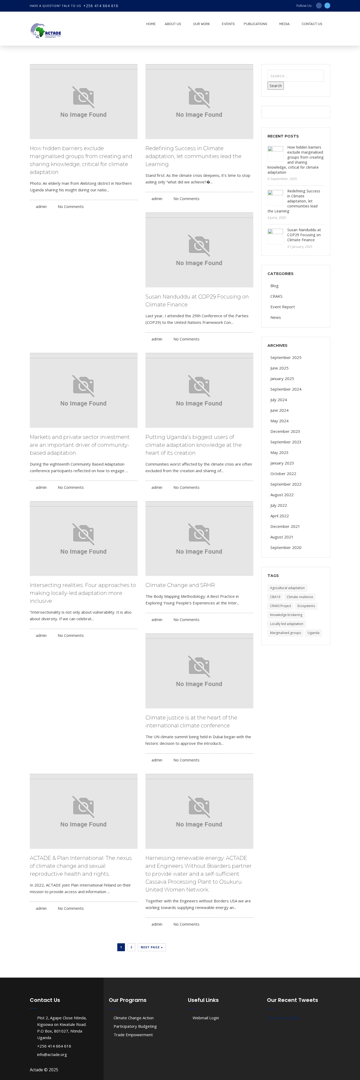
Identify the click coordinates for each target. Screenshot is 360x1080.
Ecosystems (306, 606)
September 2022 (285, 484)
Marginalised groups (285, 633)
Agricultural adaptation (287, 588)
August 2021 (282, 536)
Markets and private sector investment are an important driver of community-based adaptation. (80, 445)
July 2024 (278, 399)
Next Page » (152, 947)
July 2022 (278, 505)
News (275, 317)
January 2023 (282, 463)
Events (228, 24)
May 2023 (279, 452)
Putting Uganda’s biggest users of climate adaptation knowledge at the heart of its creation (193, 445)
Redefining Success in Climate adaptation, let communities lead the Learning (193, 156)
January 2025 (282, 378)
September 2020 (285, 547)
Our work (201, 24)
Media (284, 24)
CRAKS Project (280, 606)
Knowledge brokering (286, 615)
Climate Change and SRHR (180, 585)
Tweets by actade (283, 1017)
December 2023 (285, 431)
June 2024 (279, 410)
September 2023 (285, 441)
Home (151, 24)
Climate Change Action (134, 1017)
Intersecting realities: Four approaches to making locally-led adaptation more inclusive (83, 593)
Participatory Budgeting (135, 1026)
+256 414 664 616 (100, 5)
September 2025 (285, 357)
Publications (255, 24)
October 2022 (283, 473)
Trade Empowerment (133, 1034)
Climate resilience (300, 597)
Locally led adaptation (286, 624)
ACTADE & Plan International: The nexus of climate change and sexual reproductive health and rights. (81, 866)
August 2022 (282, 494)
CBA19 (275, 597)
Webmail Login (206, 1017)
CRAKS (276, 296)
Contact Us (312, 24)
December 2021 (285, 526)
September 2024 (285, 389)
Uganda (313, 633)
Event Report (282, 306)
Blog (274, 285)
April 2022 (279, 515)
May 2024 (279, 420)
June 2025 (279, 368)
